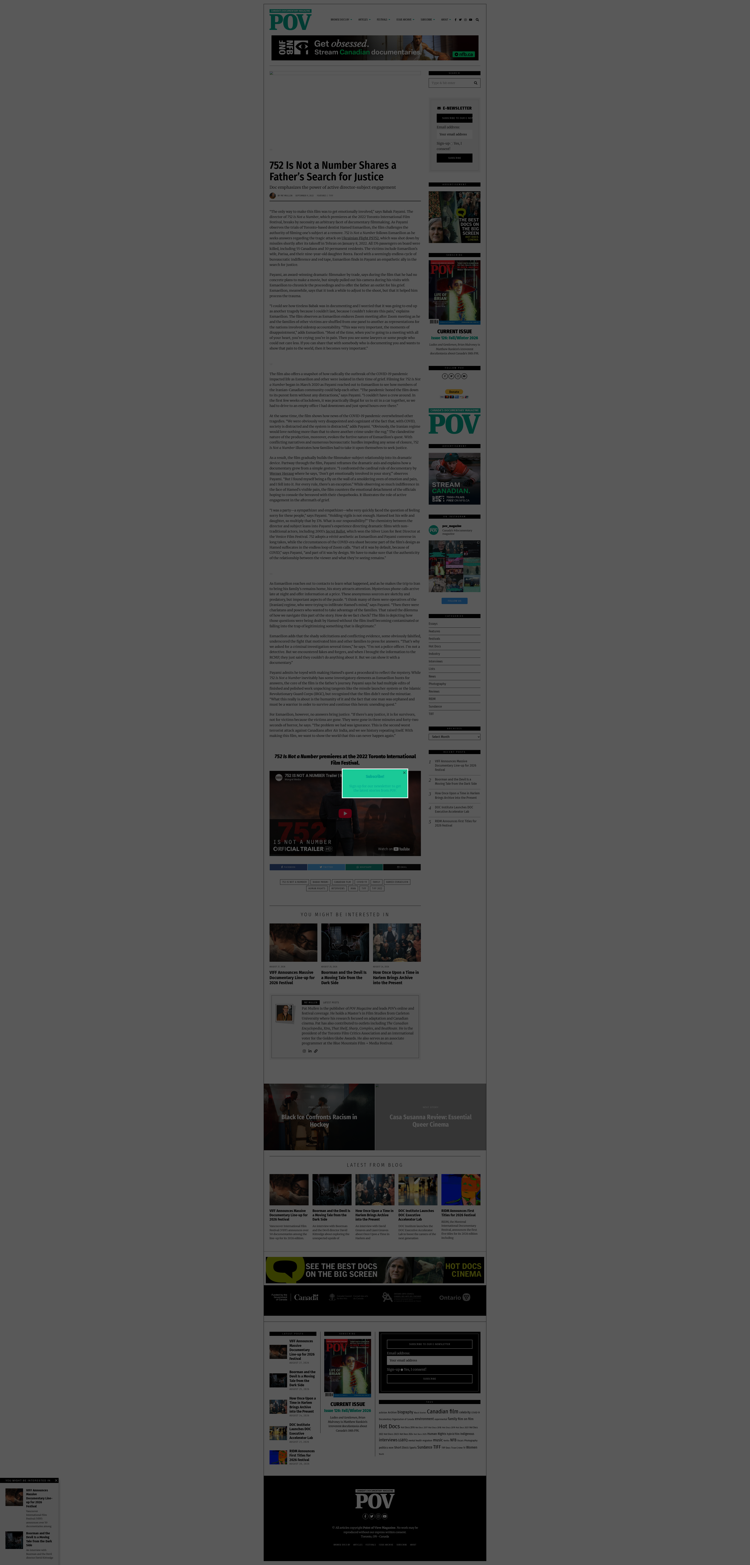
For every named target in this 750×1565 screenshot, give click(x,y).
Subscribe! (375, 776)
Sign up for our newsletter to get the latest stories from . (375, 788)
